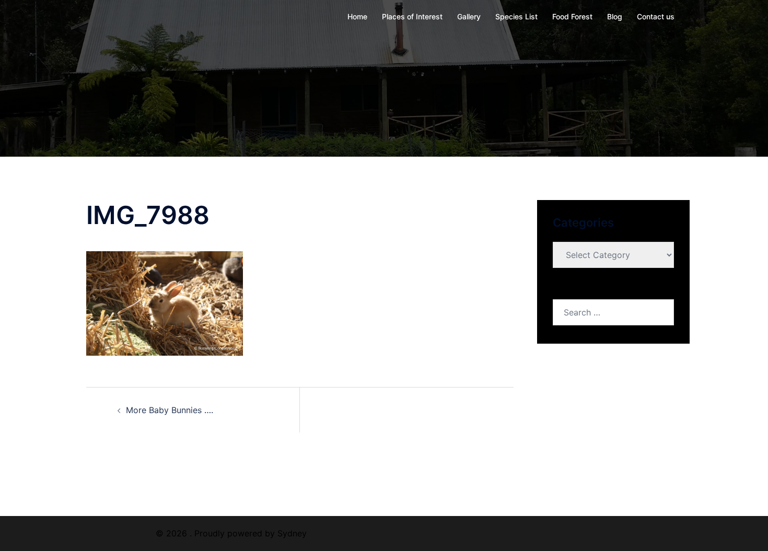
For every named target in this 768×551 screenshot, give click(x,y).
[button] (164, 303)
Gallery (469, 16)
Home (357, 16)
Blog (614, 16)
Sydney (292, 533)
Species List (516, 16)
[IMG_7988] (164, 302)
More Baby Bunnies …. (169, 410)
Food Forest (572, 16)
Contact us (655, 16)
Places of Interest (412, 16)
